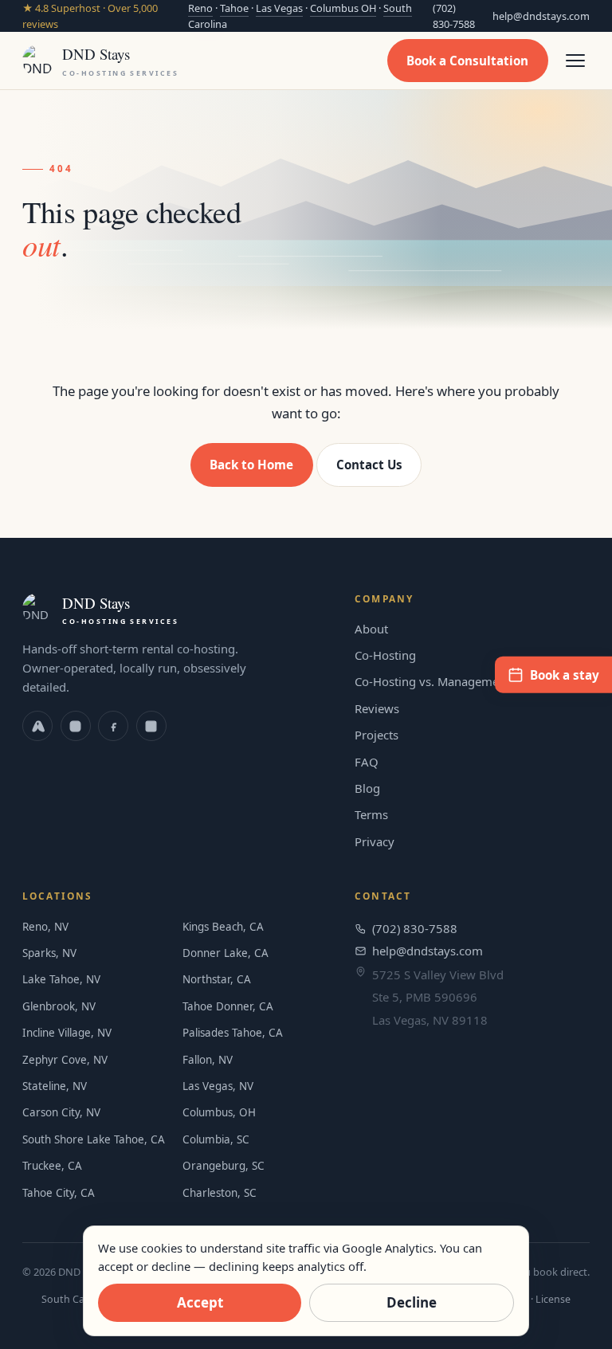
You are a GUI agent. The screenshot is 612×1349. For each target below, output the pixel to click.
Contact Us (369, 465)
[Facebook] (113, 726)
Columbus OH (343, 8)
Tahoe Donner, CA (227, 1006)
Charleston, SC (219, 1193)
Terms (371, 814)
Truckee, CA (52, 1166)
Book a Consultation (467, 61)
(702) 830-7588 (454, 16)
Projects (376, 735)
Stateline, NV (54, 1086)
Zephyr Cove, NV (65, 1060)
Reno (200, 8)
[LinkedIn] (151, 726)
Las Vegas (279, 8)
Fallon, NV (207, 1060)
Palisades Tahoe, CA (232, 1032)
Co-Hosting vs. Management (432, 681)
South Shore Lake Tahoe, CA (93, 1139)
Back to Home (251, 465)
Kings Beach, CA (223, 927)
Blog (367, 788)
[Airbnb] (37, 726)
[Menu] (575, 60)
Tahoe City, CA (58, 1193)
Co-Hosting (385, 655)
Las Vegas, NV (217, 1086)
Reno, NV (45, 927)
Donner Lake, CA (225, 953)
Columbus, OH (219, 1112)
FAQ (367, 762)
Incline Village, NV (67, 1032)
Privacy (374, 841)
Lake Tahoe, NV (61, 979)
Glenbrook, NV (59, 1006)
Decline (411, 1302)
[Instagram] (76, 726)
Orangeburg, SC (223, 1166)
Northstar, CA (216, 979)
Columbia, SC (215, 1139)
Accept (200, 1302)
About (371, 629)
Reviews (377, 708)
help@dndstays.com (541, 16)
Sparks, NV (49, 953)
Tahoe (234, 8)
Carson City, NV (61, 1112)
